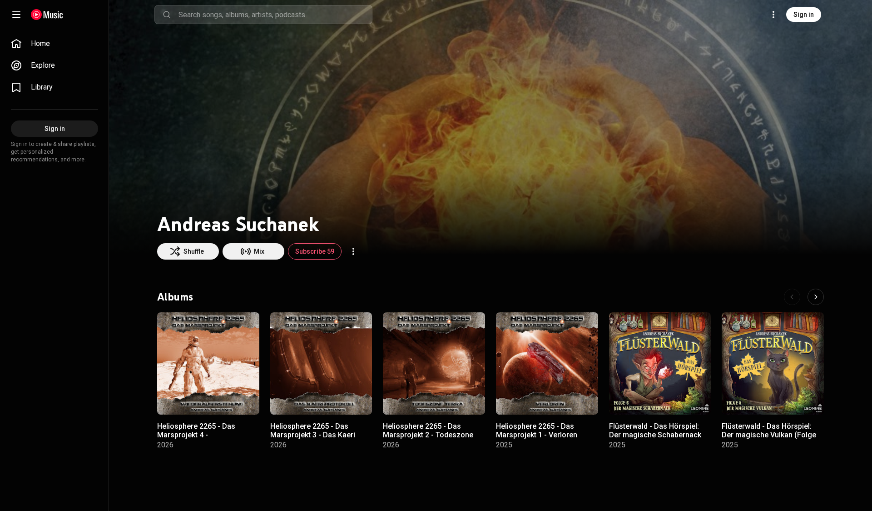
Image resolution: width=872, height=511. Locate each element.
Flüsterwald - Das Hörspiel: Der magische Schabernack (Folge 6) (655, 435)
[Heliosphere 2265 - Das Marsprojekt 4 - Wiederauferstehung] (208, 363)
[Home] (47, 14)
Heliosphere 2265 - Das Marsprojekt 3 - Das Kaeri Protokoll (312, 435)
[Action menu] (353, 251)
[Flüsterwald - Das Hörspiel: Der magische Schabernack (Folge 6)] (660, 363)
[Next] (816, 297)
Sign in (803, 14)
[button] (245, 400)
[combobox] (275, 14)
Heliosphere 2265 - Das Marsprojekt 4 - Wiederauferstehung (196, 435)
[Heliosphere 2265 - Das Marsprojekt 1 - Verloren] (547, 363)
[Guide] (16, 14)
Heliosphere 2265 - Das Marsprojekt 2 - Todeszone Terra (428, 435)
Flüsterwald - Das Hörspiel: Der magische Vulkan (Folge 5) (769, 435)
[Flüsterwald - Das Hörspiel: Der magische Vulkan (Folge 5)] (773, 363)
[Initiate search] (166, 14)
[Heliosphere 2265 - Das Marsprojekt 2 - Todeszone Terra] (434, 363)
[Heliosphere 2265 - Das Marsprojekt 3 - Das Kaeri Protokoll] (321, 363)
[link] (54, 44)
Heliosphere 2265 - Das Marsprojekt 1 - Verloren (536, 430)
